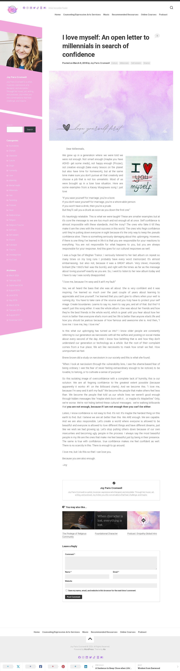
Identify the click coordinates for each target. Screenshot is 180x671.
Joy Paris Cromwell (100, 63)
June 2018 (13, 295)
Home (58, 14)
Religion (12, 220)
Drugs (11, 166)
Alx (104, 649)
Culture (114, 63)
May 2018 (13, 300)
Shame (147, 63)
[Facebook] (24, 8)
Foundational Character (106, 533)
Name (68, 572)
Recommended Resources (125, 14)
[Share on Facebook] (34, 666)
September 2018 (16, 285)
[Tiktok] (38, 8)
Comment (70, 554)
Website (68, 581)
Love (11, 175)
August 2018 (14, 290)
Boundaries (14, 146)
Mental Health (14, 185)
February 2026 (15, 280)
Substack (13, 245)
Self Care (12, 230)
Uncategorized (15, 255)
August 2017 (14, 315)
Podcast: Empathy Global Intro (142, 533)
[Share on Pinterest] (56, 666)
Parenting (13, 200)
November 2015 (15, 320)
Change (12, 151)
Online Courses (148, 14)
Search (10, 125)
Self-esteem (136, 63)
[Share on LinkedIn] (78, 666)
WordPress (89, 649)
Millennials (124, 63)
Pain (11, 195)
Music (106, 14)
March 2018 (14, 305)
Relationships (14, 215)
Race (11, 210)
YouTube (12, 260)
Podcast (163, 14)
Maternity (13, 180)
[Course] (44, 8)
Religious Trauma (16, 225)
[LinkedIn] (31, 8)
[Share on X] (11, 666)
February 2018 (15, 310)
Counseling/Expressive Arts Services (82, 14)
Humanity (13, 170)
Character (13, 156)
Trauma (12, 250)
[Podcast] (41, 8)
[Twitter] (34, 8)
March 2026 (14, 275)
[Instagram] (27, 8)
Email (116, 572)
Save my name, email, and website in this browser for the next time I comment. (102, 591)
